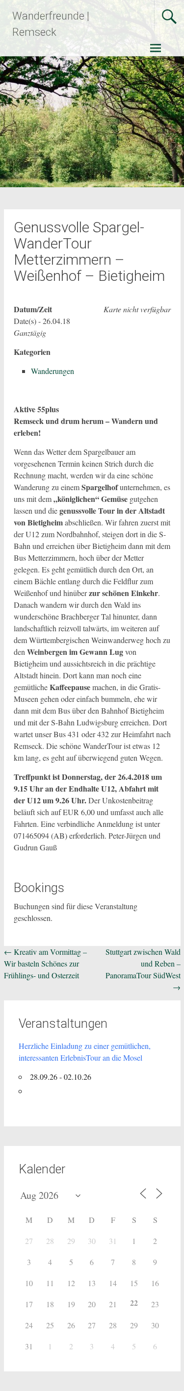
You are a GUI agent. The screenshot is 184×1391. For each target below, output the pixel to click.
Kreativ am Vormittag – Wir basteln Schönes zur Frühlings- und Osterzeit (45, 963)
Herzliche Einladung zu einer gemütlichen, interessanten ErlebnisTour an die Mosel (85, 1052)
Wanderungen (52, 371)
